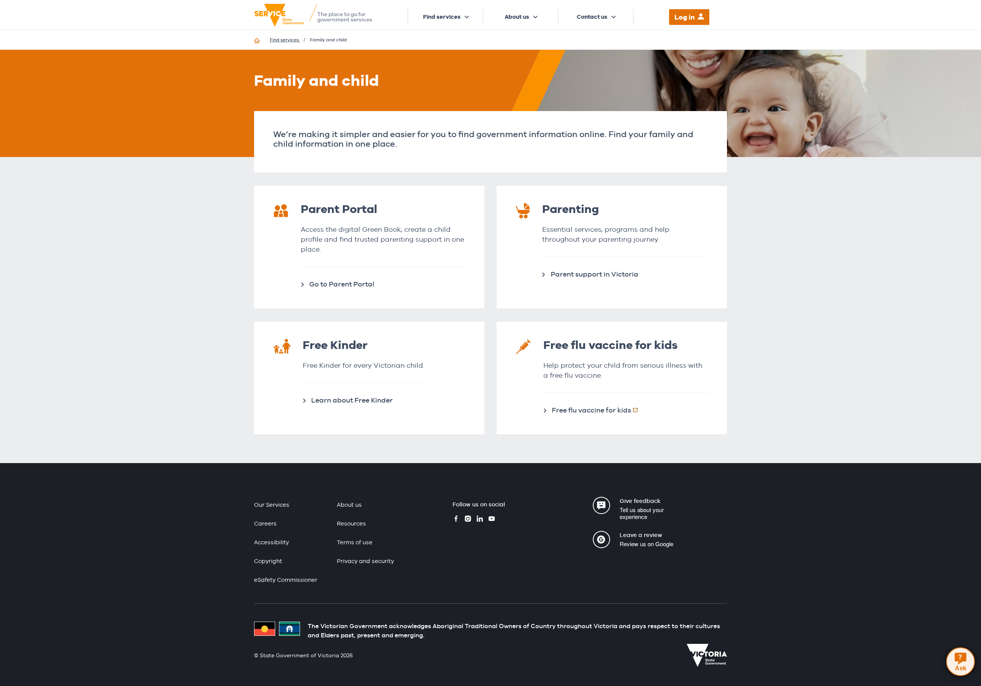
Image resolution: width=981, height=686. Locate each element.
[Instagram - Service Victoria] (467, 519)
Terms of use (354, 542)
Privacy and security (365, 561)
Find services (442, 16)
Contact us (592, 16)
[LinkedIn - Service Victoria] (479, 519)
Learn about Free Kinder (352, 400)
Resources (351, 523)
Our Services (271, 504)
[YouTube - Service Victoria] (491, 519)
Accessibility (271, 542)
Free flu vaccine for (599, 410)
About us (517, 16)
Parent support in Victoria (594, 274)
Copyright (268, 561)
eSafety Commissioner (285, 579)
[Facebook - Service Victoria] (456, 519)
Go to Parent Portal (341, 284)
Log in (684, 17)
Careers (265, 523)
